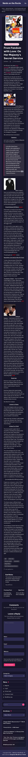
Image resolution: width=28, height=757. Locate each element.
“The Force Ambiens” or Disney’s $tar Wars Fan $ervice (13, 732)
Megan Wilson (7, 563)
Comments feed (9, 694)
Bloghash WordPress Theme (18, 754)
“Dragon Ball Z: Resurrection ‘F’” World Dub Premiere (14, 722)
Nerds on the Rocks (12, 3)
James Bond (16, 561)
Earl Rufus (9, 575)
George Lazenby (8, 561)
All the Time (11, 558)
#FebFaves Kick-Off (9, 744)
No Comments (17, 61)
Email (6, 644)
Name (6, 636)
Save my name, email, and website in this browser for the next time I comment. (13, 660)
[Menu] (25, 3)
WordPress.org (8, 697)
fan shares (8, 72)
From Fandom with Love (11, 44)
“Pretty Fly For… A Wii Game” (11, 727)
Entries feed (8, 691)
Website (6, 651)
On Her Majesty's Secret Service (11, 566)
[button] (8, 584)
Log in (6, 688)
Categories (6, 673)
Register (7, 685)
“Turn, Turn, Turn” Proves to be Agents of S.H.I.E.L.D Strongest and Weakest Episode (13, 739)
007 (5, 558)
